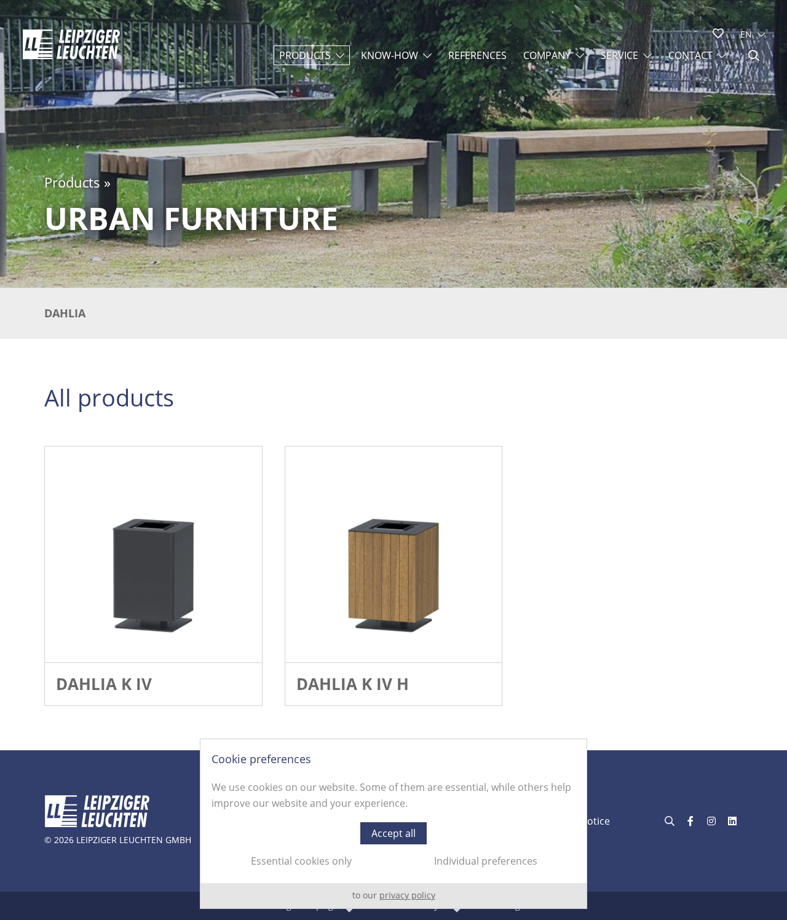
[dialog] (393, 824)
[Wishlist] (718, 33)
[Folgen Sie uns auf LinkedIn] (732, 821)
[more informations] (153, 555)
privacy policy (407, 895)
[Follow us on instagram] (711, 821)
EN (746, 34)
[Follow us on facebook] (690, 821)
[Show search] (754, 55)
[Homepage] (71, 44)
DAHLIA (64, 313)
